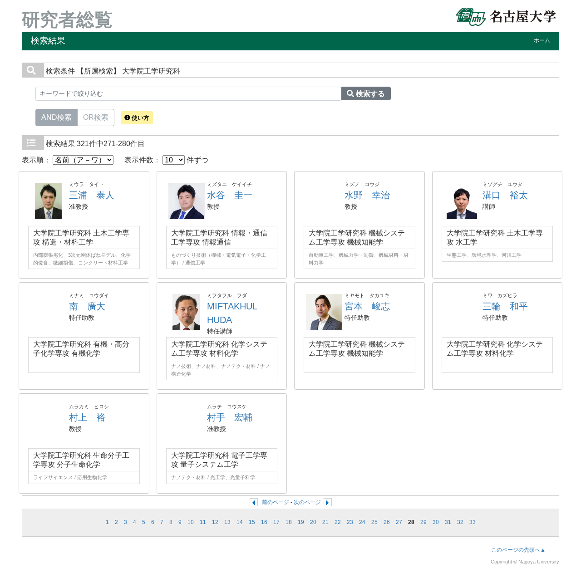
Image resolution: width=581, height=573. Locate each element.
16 (264, 522)
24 (362, 522)
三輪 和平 (505, 306)
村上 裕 (87, 417)
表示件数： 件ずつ (166, 160)
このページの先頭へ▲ (518, 550)
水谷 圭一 (229, 195)
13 (227, 522)
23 (350, 522)
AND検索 (56, 117)
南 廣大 (87, 306)
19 (301, 522)
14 (239, 522)
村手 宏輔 (229, 417)
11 (203, 522)
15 (252, 522)
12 (215, 522)
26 (387, 522)
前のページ (275, 502)
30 (436, 522)
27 (399, 522)
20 (313, 522)
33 (472, 522)
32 (460, 522)
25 (374, 522)
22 (338, 522)
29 (423, 522)
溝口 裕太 (505, 195)
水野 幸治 (367, 195)
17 (276, 522)
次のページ (307, 502)
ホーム (542, 40)
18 (289, 522)
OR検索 (95, 117)
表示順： (37, 160)
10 (190, 522)
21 (325, 522)
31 (448, 522)
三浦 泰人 (91, 195)
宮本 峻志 (367, 306)
